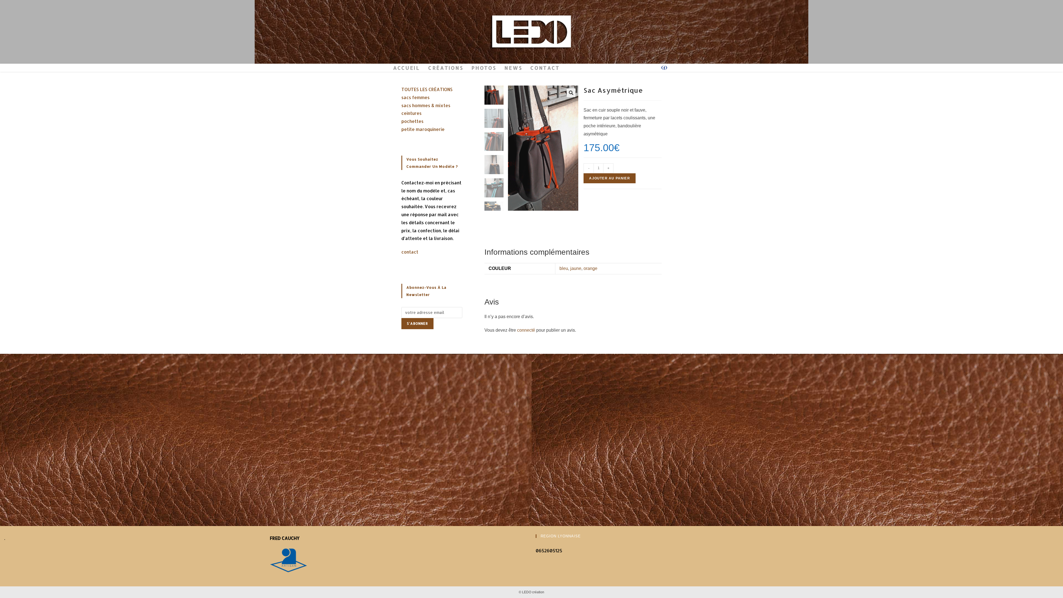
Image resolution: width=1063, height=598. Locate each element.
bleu (563, 268)
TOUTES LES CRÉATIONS (427, 89)
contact (409, 252)
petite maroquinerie (423, 129)
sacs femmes (415, 97)
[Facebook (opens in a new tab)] (664, 68)
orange (590, 268)
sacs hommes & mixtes (425, 105)
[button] (571, 92)
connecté (526, 330)
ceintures (411, 113)
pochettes (412, 121)
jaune (575, 268)
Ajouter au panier (609, 178)
